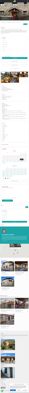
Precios (4, 86)
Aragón (3, 351)
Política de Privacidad (7, 56)
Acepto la (6, 56)
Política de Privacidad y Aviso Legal (17, 391)
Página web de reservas (15, 65)
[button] (27, 384)
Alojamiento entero (4, 22)
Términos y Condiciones (5, 144)
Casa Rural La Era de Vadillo (19, 272)
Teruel (1, 351)
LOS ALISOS (4, 272)
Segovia (5, 98)
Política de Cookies (12, 391)
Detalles (4, 103)
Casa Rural (9, 22)
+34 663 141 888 (3, 383)
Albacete (2, 365)
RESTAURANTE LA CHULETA (5, 326)
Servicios (4, 123)
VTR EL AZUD (2, 350)
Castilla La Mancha (5, 365)
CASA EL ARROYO (12, 246)
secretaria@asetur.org (4, 384)
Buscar (2, 205)
